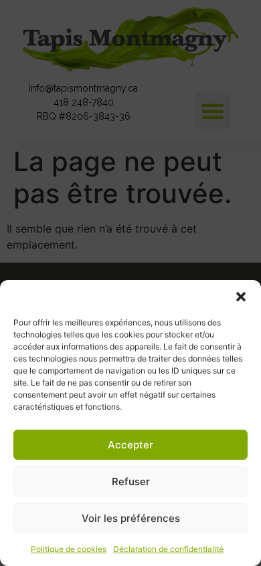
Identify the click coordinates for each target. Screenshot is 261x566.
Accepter (130, 444)
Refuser (131, 481)
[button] (241, 296)
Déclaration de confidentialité (168, 549)
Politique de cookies (68, 549)
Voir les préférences (131, 518)
